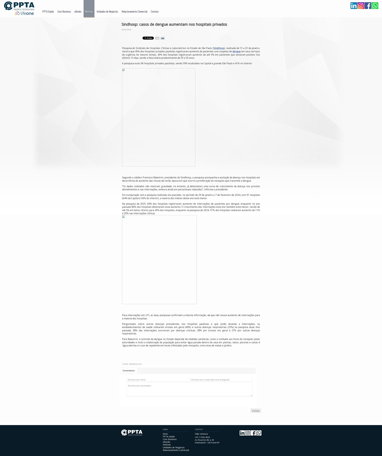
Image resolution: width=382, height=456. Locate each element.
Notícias (89, 11)
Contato (155, 11)
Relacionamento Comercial (134, 11)
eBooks (77, 11)
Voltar (256, 411)
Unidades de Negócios (107, 11)
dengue (236, 51)
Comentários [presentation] (129, 370)
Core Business (64, 11)
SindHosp (219, 48)
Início (165, 433)
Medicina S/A (135, 363)
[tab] (128, 370)
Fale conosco (201, 433)
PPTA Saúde (48, 11)
